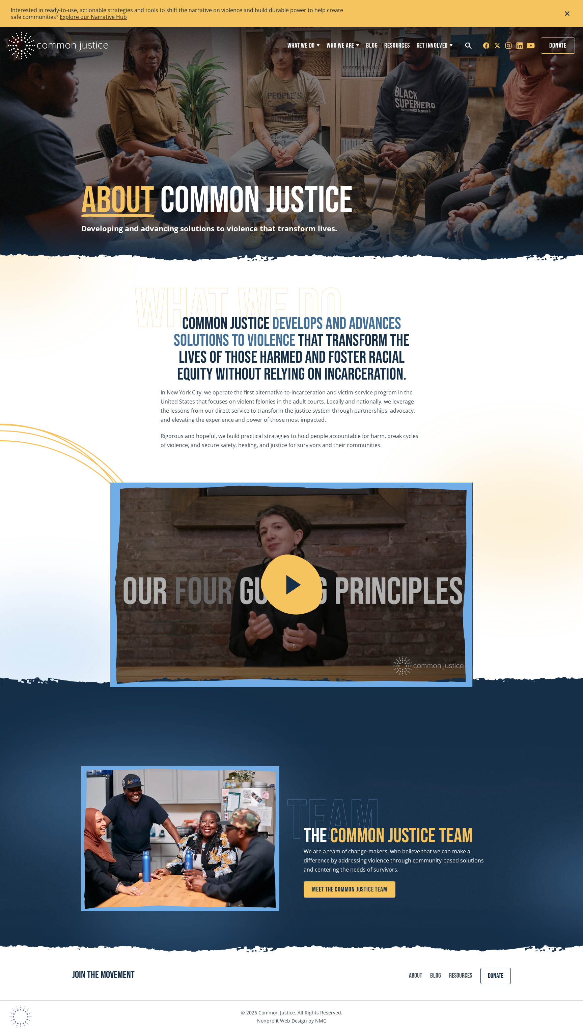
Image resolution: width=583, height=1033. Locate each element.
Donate (557, 46)
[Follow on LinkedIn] (519, 45)
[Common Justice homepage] (58, 45)
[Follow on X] (497, 45)
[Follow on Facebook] (486, 45)
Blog (435, 976)
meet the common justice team (349, 889)
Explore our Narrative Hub (93, 17)
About (415, 976)
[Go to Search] (468, 46)
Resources (460, 976)
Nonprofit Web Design (282, 1020)
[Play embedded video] (291, 585)
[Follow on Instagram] (508, 45)
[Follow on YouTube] (530, 45)
